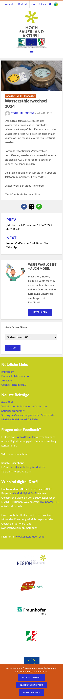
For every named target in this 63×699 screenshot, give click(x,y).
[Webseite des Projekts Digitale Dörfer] (56, 4)
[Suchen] (50, 4)
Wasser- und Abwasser (20, 96)
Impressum (7, 371)
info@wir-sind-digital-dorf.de (27, 467)
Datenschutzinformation (15, 376)
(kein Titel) (7, 402)
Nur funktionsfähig (31, 685)
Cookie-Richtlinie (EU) (14, 384)
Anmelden (10, 4)
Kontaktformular (25, 437)
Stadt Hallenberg (22, 113)
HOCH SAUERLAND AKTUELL (31, 32)
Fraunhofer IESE (49, 502)
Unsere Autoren (38, 4)
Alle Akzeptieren (31, 677)
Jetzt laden (40, 312)
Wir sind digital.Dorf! (24, 493)
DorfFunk (23, 4)
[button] (24, 207)
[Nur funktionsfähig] (58, 681)
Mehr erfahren (31, 692)
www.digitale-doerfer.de (29, 536)
